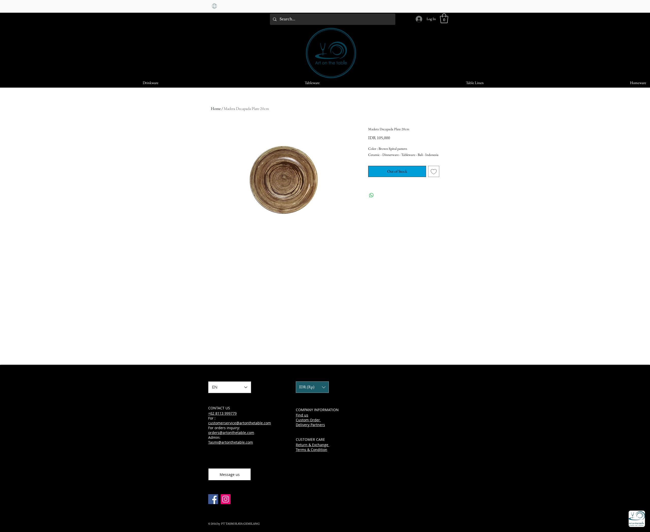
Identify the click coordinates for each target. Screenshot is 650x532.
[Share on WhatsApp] (371, 195)
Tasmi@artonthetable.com (230, 442)
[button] (444, 18)
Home (216, 108)
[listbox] (312, 387)
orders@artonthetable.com (231, 432)
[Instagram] (226, 499)
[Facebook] (213, 499)
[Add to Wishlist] (433, 171)
